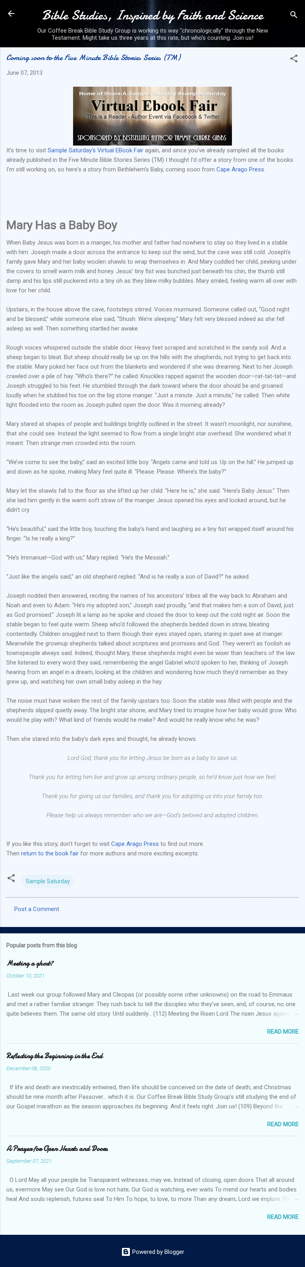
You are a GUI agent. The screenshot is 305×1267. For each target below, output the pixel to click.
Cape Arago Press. (240, 169)
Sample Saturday (48, 881)
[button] (294, 60)
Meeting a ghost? (29, 963)
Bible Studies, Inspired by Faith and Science (152, 15)
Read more (283, 1031)
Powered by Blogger (157, 1251)
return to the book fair (50, 853)
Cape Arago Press (135, 843)
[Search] (294, 16)
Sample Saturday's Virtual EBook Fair (95, 150)
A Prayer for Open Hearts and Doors (57, 1149)
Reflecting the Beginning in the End (54, 1056)
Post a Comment (36, 909)
